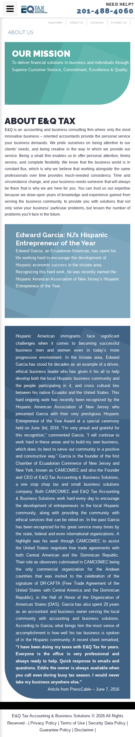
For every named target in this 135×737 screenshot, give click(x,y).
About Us (76, 22)
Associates (55, 22)
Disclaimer (84, 730)
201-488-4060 (105, 10)
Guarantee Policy (55, 730)
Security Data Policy (107, 723)
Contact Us (119, 22)
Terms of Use (72, 723)
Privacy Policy (43, 723)
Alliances (97, 22)
